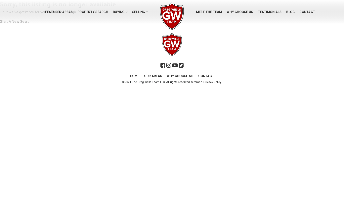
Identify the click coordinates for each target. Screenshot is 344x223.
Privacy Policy (212, 82)
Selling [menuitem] (139, 12)
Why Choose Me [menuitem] (180, 76)
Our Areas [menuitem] (153, 76)
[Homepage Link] (172, 16)
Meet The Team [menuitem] (209, 12)
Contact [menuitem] (307, 12)
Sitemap (196, 82)
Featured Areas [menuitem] (59, 12)
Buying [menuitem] (119, 12)
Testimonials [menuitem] (269, 12)
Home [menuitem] (134, 76)
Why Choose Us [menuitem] (240, 12)
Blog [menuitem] (290, 12)
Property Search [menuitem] (92, 12)
